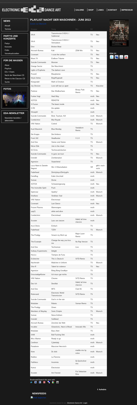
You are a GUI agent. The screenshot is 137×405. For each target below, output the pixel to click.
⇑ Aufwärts (101, 389)
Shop (91, 10)
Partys (7, 43)
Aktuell (7, 26)
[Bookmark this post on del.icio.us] (49, 383)
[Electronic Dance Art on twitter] (112, 59)
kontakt (112, 10)
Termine (8, 29)
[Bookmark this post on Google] (53, 383)
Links (101, 10)
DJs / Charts (9, 72)
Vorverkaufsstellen (12, 53)
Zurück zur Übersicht (38, 24)
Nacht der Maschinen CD (14, 75)
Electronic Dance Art (74, 403)
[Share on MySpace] (36, 383)
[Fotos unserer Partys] (14, 107)
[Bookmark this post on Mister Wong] (44, 383)
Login (85, 403)
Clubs (7, 50)
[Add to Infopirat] (57, 383)
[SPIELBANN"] (119, 46)
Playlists (8, 69)
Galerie (80, 10)
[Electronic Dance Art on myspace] (116, 59)
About (7, 65)
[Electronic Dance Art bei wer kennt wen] (121, 59)
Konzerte (8, 47)
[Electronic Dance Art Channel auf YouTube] (126, 59)
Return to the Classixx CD (15, 79)
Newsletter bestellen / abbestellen (13, 119)
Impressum (127, 10)
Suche (7, 82)
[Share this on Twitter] (31, 383)
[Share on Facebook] (40, 383)
